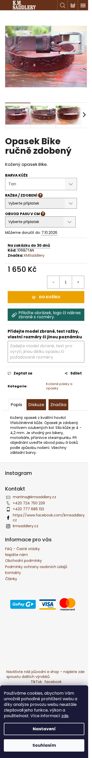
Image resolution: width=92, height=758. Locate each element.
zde (64, 716)
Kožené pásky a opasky (59, 386)
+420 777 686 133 (28, 509)
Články (11, 578)
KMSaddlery (34, 255)
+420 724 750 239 (29, 503)
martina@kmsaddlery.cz (34, 497)
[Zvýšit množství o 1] (78, 282)
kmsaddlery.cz (25, 526)
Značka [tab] (58, 404)
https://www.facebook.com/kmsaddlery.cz (49, 518)
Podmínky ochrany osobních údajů (36, 566)
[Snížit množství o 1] (53, 282)
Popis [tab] (16, 404)
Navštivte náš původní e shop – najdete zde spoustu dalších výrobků (45, 674)
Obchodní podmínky (23, 560)
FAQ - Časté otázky (22, 548)
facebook (53, 681)
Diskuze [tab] (36, 404)
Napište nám (16, 554)
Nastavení (44, 729)
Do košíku (49, 297)
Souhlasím (44, 745)
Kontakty (13, 572)
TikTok (36, 681)
